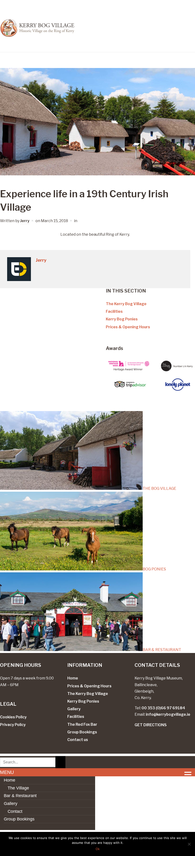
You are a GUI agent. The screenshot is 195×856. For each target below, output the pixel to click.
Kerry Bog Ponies (122, 319)
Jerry (24, 221)
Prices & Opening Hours (128, 327)
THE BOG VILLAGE (159, 488)
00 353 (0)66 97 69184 (163, 708)
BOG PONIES (154, 569)
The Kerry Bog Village (126, 304)
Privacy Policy (13, 724)
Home (72, 678)
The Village (18, 788)
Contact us (77, 739)
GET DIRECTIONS (151, 725)
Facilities (114, 311)
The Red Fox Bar (82, 724)
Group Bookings (82, 732)
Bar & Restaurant (20, 795)
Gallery (74, 709)
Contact (15, 811)
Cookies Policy (13, 717)
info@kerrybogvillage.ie (168, 714)
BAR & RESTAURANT (162, 649)
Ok (98, 849)
